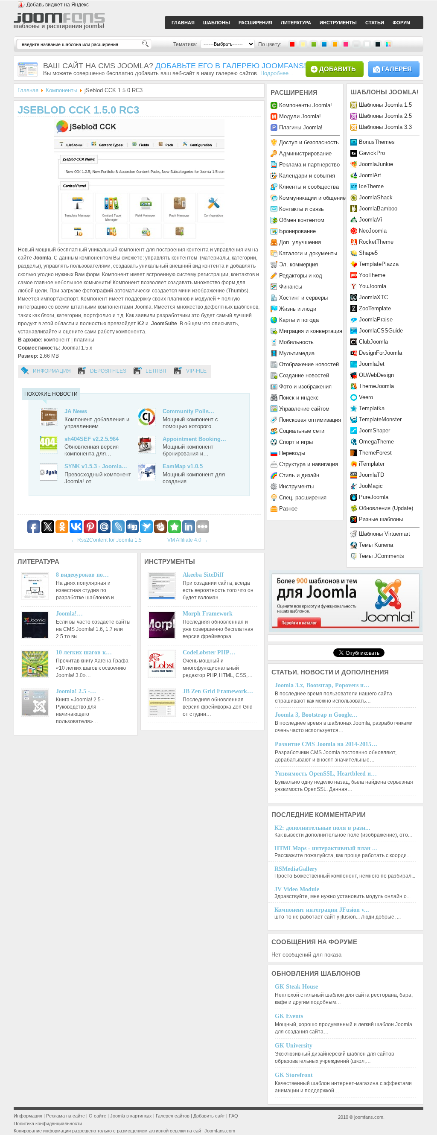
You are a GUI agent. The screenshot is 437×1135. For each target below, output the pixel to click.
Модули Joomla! (300, 116)
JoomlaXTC (373, 297)
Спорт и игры (296, 442)
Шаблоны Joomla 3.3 (385, 127)
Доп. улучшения (300, 242)
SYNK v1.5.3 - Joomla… (95, 466)
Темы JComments (381, 556)
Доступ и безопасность (309, 142)
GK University (293, 1045)
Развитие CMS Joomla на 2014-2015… (326, 744)
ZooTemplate (375, 308)
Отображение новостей (309, 364)
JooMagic (371, 486)
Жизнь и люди (297, 309)
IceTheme (371, 186)
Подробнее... (277, 73)
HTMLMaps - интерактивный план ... (325, 848)
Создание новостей (304, 375)
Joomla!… (69, 613)
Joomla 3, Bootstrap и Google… (316, 715)
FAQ (233, 1115)
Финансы (290, 286)
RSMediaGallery (296, 869)
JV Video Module (296, 889)
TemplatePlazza (379, 264)
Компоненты (61, 90)
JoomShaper (374, 430)
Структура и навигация (308, 464)
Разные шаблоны (381, 519)
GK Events (289, 1016)
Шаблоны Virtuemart (384, 534)
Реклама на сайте (65, 1115)
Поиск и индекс (299, 397)
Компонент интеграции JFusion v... (321, 910)
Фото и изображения (305, 386)
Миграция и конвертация (310, 331)
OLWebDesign (376, 375)
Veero (366, 397)
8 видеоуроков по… (82, 575)
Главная (27, 90)
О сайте (97, 1115)
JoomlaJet (372, 364)
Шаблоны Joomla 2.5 (385, 116)
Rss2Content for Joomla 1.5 (106, 540)
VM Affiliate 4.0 (187, 540)
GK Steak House (296, 986)
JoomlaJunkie (376, 164)
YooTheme (372, 275)
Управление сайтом (304, 409)
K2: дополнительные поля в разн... (322, 828)
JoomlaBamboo (378, 208)
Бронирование (297, 231)
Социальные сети (301, 431)
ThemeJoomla (376, 386)
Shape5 (368, 253)
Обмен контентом (301, 220)
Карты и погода (299, 320)
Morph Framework (208, 613)
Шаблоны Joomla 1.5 (385, 105)
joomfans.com (368, 1117)
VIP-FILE (196, 371)
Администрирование (305, 153)
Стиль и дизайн (299, 475)
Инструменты (296, 486)
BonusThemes (377, 142)
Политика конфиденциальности (48, 1123)
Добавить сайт (209, 1115)
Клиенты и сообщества (309, 187)
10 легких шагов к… (84, 652)
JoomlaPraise (376, 319)
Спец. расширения (302, 497)
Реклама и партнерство (309, 164)
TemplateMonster (380, 419)
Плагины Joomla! (301, 127)
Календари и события (307, 175)
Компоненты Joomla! (305, 105)
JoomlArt (370, 175)
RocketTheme (376, 242)
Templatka (372, 408)
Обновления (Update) (386, 508)
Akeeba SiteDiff (203, 575)
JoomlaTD (371, 475)
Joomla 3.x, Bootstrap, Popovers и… (322, 685)
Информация (52, 371)
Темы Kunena (376, 545)
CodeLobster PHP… (209, 652)
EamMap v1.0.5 (183, 466)
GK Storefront (294, 1075)
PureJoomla (373, 497)
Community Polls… (188, 411)
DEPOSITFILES (108, 371)
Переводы (292, 453)
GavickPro (372, 153)
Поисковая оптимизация (310, 420)
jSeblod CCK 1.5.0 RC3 (78, 110)
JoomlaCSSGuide (381, 330)
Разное (288, 508)
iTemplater (372, 464)
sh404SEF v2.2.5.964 (91, 439)
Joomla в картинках (131, 1115)
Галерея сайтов (172, 1115)
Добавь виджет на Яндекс (57, 5)
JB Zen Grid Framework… (218, 691)
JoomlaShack (376, 197)
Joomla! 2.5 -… (76, 691)
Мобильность (296, 342)
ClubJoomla (373, 341)
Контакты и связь (301, 209)
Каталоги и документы (308, 253)
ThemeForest (375, 452)
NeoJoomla (373, 231)
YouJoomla (372, 286)
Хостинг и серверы (303, 298)
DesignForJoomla (380, 353)
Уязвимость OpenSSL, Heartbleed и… (326, 773)
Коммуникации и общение (312, 198)
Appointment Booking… (194, 439)
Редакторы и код (300, 275)
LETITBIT (156, 371)
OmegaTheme (376, 441)
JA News (75, 411)
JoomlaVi (370, 219)
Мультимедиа (297, 353)
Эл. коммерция (298, 264)
